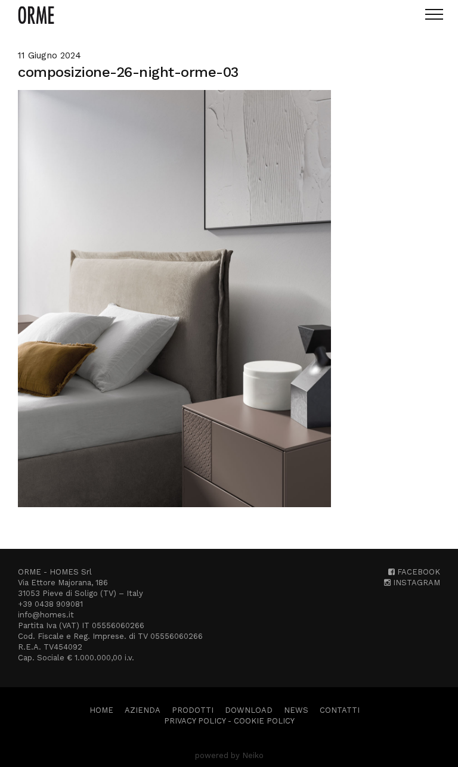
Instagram (415, 582)
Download (249, 710)
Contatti (340, 710)
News (296, 710)
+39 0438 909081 (50, 604)
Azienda (142, 710)
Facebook (417, 571)
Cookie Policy (264, 720)
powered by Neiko (229, 755)
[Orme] (36, 15)
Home (101, 710)
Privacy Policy (194, 720)
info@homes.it (46, 614)
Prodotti (192, 710)
